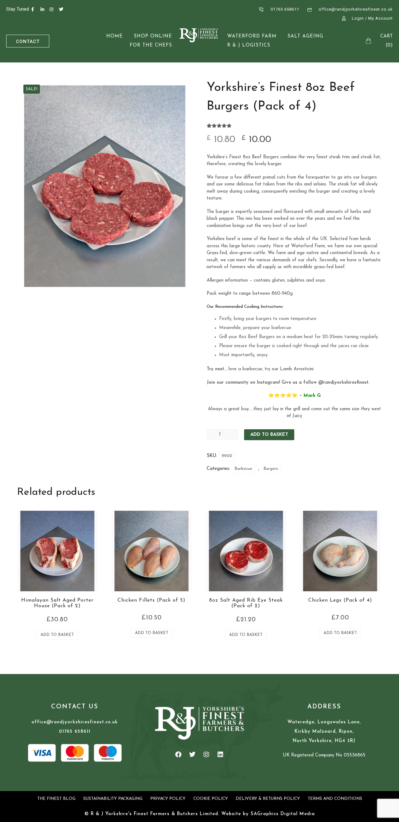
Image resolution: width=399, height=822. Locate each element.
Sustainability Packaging (112, 799)
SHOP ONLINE (153, 36)
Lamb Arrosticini (297, 369)
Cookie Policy (210, 799)
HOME (114, 36)
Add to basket (269, 434)
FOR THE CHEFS (151, 45)
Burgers (270, 469)
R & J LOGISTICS (248, 45)
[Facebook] (178, 754)
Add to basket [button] (57, 635)
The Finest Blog (56, 799)
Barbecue (243, 469)
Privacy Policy (167, 799)
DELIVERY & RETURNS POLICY (268, 799)
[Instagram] (206, 754)
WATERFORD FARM (251, 36)
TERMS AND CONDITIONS (335, 799)
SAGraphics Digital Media (283, 814)
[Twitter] (192, 754)
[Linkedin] (220, 754)
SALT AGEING (305, 36)
